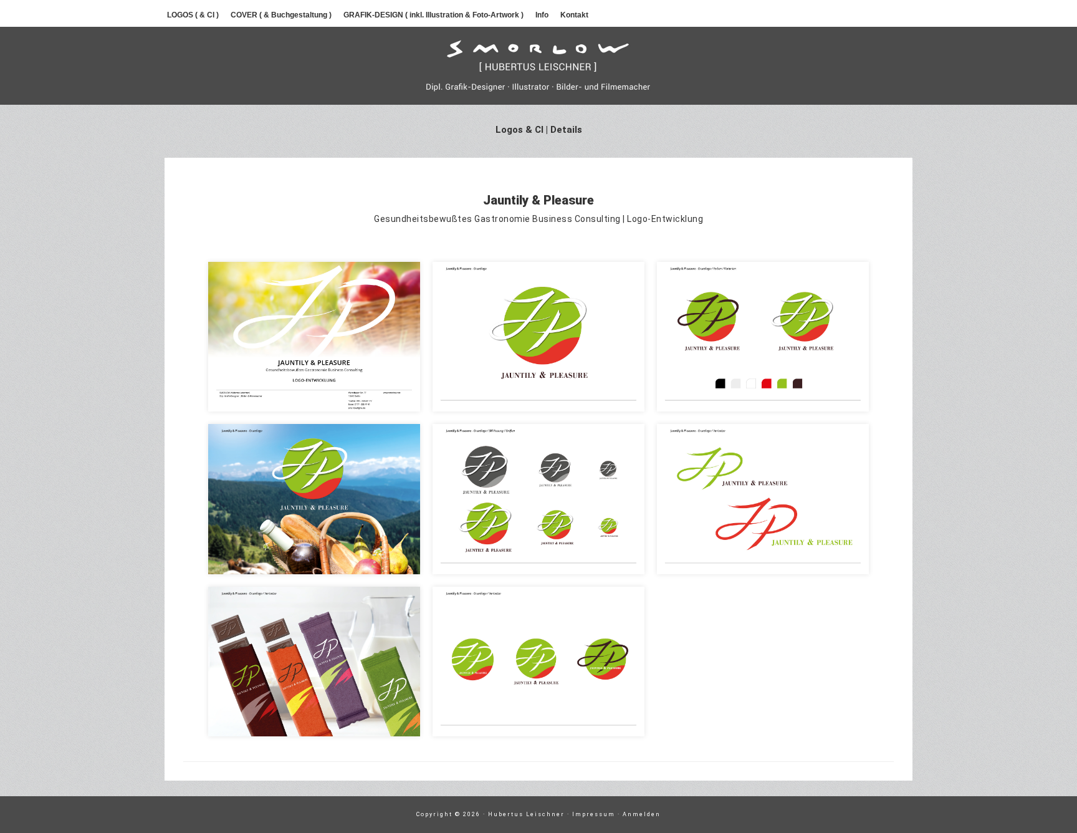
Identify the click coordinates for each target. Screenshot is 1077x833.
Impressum (593, 814)
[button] (314, 337)
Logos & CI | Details (538, 129)
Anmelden (642, 814)
